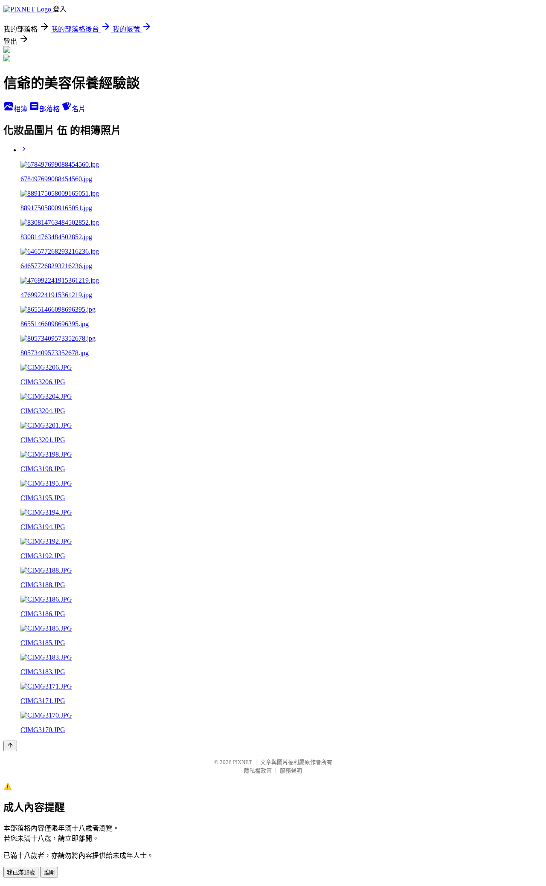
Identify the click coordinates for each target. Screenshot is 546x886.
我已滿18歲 (21, 872)
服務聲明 (291, 770)
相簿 (21, 109)
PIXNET (242, 762)
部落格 (50, 109)
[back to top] (10, 746)
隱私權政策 (258, 770)
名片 (78, 109)
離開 (49, 872)
